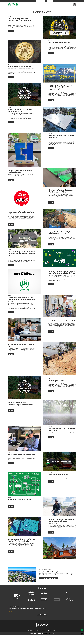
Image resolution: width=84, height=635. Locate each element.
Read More (11, 31)
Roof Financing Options (41, 1)
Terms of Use (47, 630)
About (30, 4)
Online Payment (49, 1)
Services (26, 4)
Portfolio (21, 4)
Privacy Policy (43, 630)
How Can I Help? (52, 633)
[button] (32, 4)
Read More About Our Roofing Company (49, 578)
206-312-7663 (69, 4)
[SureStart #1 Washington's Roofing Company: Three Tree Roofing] (74, 4)
